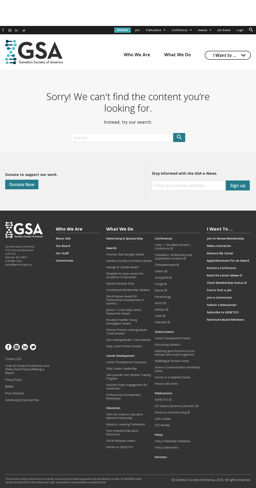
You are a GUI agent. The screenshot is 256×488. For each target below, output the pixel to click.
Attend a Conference (221, 268)
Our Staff (62, 253)
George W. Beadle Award (122, 267)
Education (113, 408)
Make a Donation (219, 246)
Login (240, 30)
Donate (122, 30)
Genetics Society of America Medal (128, 261)
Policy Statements (166, 447)
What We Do (177, 54)
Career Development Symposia (126, 362)
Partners (161, 457)
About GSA (63, 238)
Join (137, 30)
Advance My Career (220, 253)
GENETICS (161, 399)
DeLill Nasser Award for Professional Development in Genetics (125, 300)
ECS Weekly (162, 425)
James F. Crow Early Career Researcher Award (123, 311)
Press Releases (14, 393)
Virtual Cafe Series (166, 383)
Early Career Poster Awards (124, 346)
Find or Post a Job (219, 290)
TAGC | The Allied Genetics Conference (172, 246)
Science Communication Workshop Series (177, 369)
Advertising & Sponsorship (22, 400)
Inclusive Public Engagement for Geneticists (126, 386)
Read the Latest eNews (223, 275)
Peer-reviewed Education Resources (122, 432)
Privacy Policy (13, 380)
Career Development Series (172, 338)
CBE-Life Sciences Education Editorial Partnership (124, 416)
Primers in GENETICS (119, 447)
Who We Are (137, 54)
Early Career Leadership (121, 368)
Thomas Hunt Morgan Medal (125, 254)
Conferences (179, 30)
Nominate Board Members (225, 319)
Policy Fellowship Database (172, 441)
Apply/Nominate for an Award (228, 260)
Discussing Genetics (168, 344)
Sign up (238, 185)
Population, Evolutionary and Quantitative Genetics (173, 256)
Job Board (223, 30)
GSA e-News (163, 419)
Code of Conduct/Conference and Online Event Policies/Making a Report (27, 369)
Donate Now (21, 184)
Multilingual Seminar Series (172, 361)
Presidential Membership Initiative (128, 290)
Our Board (63, 246)
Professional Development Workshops (123, 396)
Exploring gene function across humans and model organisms (175, 352)
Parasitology (163, 297)
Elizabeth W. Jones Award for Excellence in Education (124, 275)
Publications (153, 30)
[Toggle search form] (251, 30)
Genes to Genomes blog (170, 412)
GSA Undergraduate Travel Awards (128, 340)
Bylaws (9, 386)
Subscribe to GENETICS (223, 312)
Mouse (159, 290)
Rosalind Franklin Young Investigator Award (121, 321)
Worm (159, 303)
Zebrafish (161, 322)
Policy (159, 435)
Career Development (120, 356)
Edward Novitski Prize (120, 283)
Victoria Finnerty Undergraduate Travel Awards (126, 331)
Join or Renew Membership (225, 238)
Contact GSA (13, 359)
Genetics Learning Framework (125, 424)
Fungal (159, 284)
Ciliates (159, 271)
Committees (64, 260)
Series (172, 377)
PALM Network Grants (120, 441)
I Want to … (224, 55)
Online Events (164, 332)
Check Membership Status (225, 283)
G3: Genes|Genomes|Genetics (175, 406)
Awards (202, 30)
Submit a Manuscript (221, 305)
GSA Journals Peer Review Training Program (128, 376)
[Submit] (179, 137)
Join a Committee (219, 297)
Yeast (158, 316)
